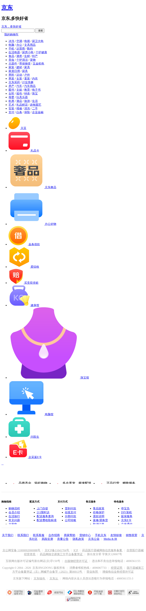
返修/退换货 (100, 520)
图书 (11, 89)
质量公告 (63, 538)
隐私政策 (78, 538)
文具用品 (30, 44)
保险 (27, 112)
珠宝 (35, 93)
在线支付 (70, 512)
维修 (19, 108)
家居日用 (14, 71)
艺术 (11, 104)
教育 (27, 89)
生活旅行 (14, 516)
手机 (11, 48)
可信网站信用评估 (15, 592)
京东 (7, 7)
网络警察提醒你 (36, 592)
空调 (19, 41)
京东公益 (94, 538)
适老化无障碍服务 (133, 592)
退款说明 (98, 516)
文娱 (19, 89)
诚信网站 (56, 592)
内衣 (35, 78)
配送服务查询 (45, 516)
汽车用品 (30, 86)
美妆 (11, 59)
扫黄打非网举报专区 (116, 592)
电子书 (36, 89)
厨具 (25, 71)
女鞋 (11, 93)
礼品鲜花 (22, 104)
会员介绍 (14, 512)
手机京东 (100, 535)
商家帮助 (69, 535)
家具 (27, 67)
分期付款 (70, 516)
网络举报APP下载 (96, 592)
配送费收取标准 (47, 520)
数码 (30, 48)
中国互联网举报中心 (76, 592)
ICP (76, 550)
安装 (11, 108)
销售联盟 (131, 535)
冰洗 (11, 41)
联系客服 (38, 535)
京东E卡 (126, 520)
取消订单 (98, 524)
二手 (35, 108)
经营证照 (117, 567)
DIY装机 (126, 512)
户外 (27, 74)
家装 (11, 67)
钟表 (27, 93)
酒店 (19, 100)
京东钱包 (40, 578)
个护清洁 (22, 59)
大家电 (13, 524)
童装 (27, 78)
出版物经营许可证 (76, 561)
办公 (19, 44)
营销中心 (85, 535)
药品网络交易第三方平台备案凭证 (61, 554)
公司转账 (70, 520)
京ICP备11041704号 (57, 550)
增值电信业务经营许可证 (118, 571)
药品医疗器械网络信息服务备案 (102, 550)
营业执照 (93, 571)
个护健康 (41, 52)
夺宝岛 (125, 508)
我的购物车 (11, 34)
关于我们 (7, 535)
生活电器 (14, 52)
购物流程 (14, 508)
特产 (35, 56)
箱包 (19, 93)
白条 (19, 112)
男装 (11, 78)
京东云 (54, 578)
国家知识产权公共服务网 (73, 599)
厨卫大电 (37, 41)
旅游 (27, 100)
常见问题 (14, 520)
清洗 (27, 108)
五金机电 (38, 63)
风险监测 (47, 538)
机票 (11, 100)
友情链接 (116, 535)
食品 (11, 56)
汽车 (19, 86)
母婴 (11, 97)
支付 (11, 112)
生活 (35, 100)
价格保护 (98, 512)
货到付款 (70, 508)
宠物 (33, 59)
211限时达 (43, 512)
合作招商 (54, 535)
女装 (19, 78)
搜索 (39, 30)
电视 (27, 41)
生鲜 (27, 56)
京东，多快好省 (11, 26)
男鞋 (11, 74)
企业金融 (37, 112)
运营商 (20, 48)
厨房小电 (27, 52)
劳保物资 (25, 63)
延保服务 (126, 516)
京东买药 (14, 82)
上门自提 (42, 508)
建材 (19, 67)
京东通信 (126, 524)
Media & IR (110, 538)
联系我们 (23, 535)
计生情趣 (27, 82)
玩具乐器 (22, 97)
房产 (11, 86)
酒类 (19, 56)
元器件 (13, 63)
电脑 (11, 44)
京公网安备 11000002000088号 (21, 550)
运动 (19, 74)
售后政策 (98, 508)
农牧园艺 (35, 104)
